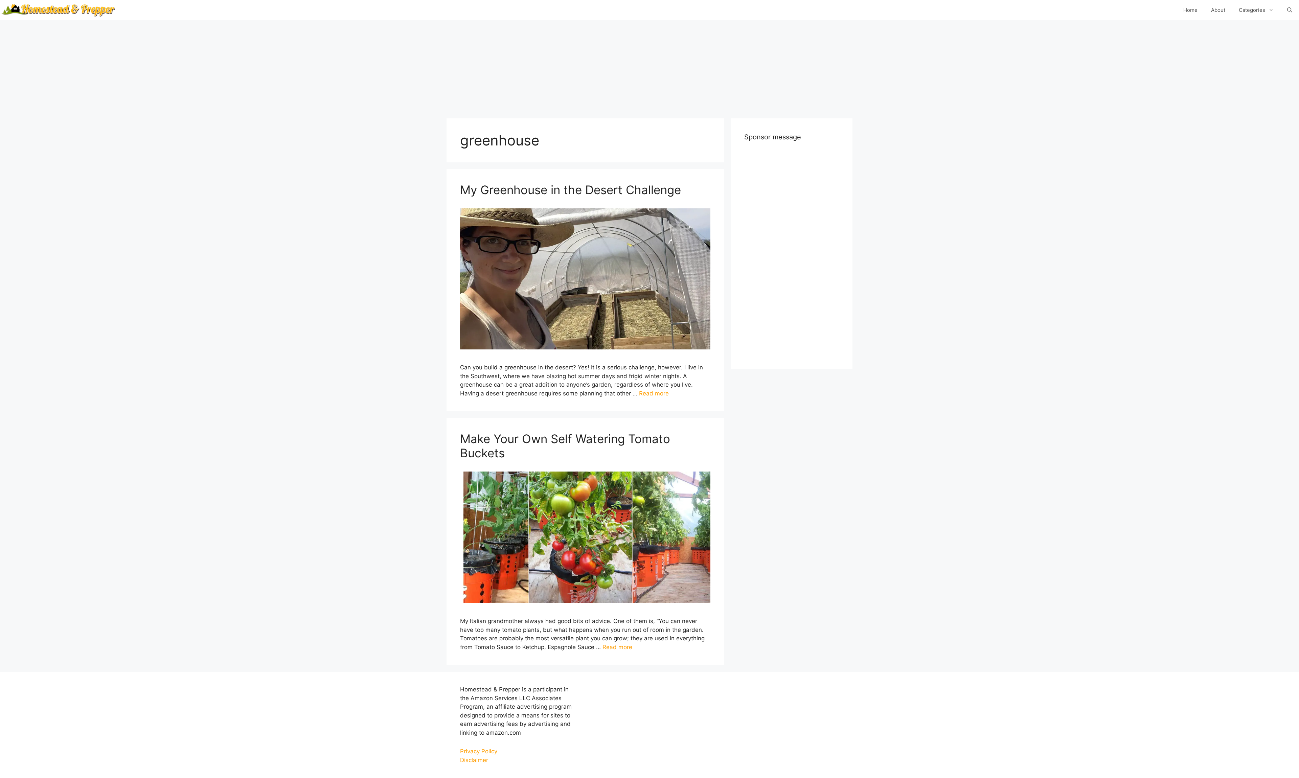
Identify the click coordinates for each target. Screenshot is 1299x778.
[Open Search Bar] (1289, 10)
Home (1190, 10)
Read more (654, 393)
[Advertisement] (649, 67)
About (1218, 10)
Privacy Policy (478, 751)
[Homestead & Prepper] (57, 9)
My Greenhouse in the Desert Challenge (570, 190)
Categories (1252, 10)
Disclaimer (474, 760)
